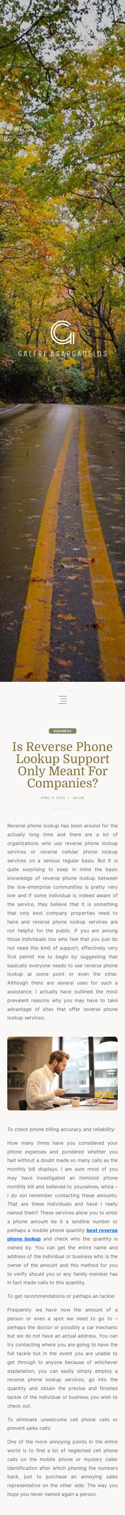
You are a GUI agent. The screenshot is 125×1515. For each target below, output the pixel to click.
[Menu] (62, 700)
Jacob (78, 798)
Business (63, 731)
